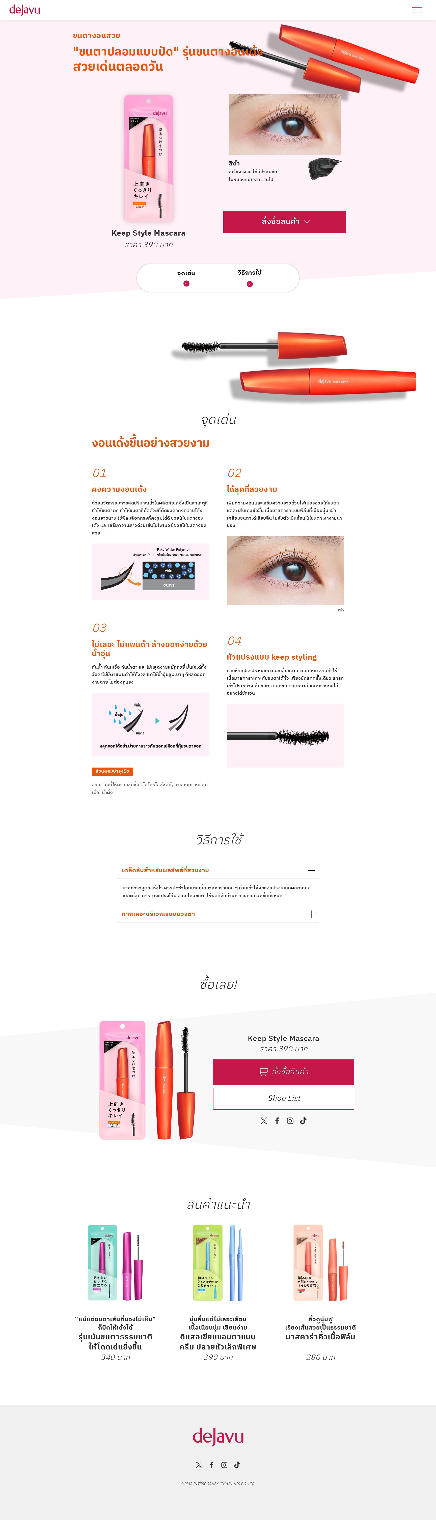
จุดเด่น (186, 273)
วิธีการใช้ (250, 273)
